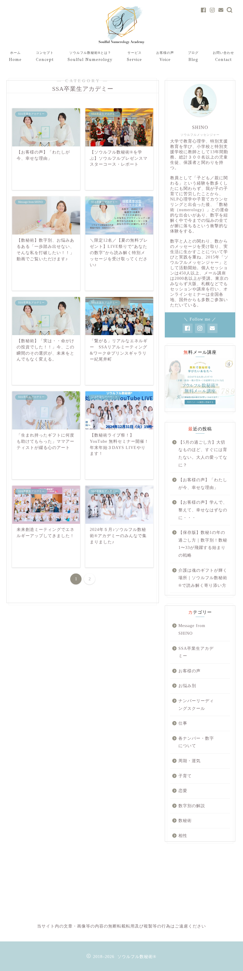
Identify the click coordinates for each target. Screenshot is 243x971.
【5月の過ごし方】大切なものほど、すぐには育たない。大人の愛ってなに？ (202, 453)
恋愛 (182, 791)
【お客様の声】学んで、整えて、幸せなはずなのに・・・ (202, 510)
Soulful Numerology (90, 56)
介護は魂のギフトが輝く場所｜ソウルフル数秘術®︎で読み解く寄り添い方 (202, 578)
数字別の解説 (191, 806)
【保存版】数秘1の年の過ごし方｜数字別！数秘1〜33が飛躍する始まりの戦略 (202, 544)
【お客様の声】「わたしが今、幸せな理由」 (202, 484)
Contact (223, 56)
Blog (193, 56)
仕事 (182, 723)
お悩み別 (187, 686)
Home (15, 56)
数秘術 (185, 820)
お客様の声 (189, 671)
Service (134, 56)
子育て (185, 776)
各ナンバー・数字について (196, 742)
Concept (45, 56)
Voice (165, 56)
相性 (182, 835)
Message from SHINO (191, 629)
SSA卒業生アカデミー (196, 652)
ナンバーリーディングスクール (196, 705)
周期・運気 (189, 761)
